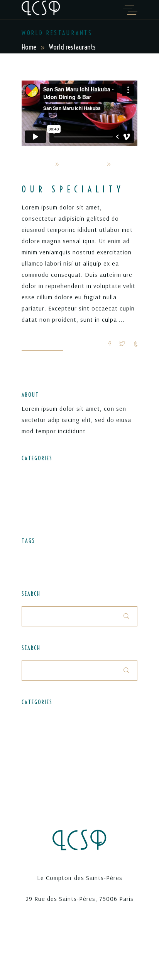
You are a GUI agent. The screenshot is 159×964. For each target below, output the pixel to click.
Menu (70, 554)
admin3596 (37, 164)
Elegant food (39, 471)
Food (53, 554)
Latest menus (40, 485)
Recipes (31, 499)
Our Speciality (73, 189)
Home (29, 47)
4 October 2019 (82, 164)
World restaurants (45, 175)
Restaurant (118, 554)
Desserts (33, 554)
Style (28, 566)
